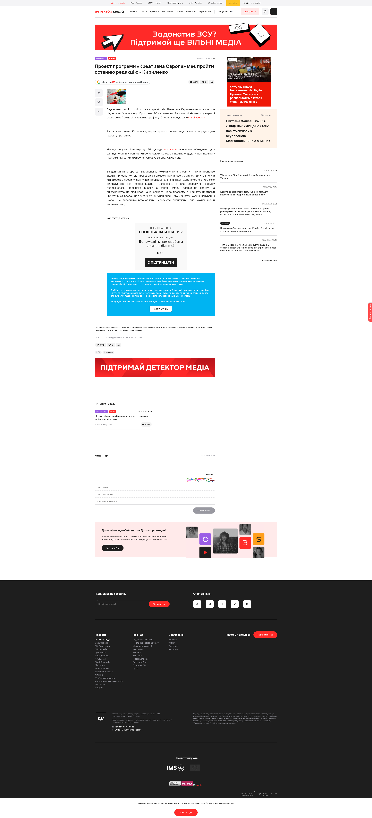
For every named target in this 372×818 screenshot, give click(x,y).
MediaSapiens (136, 3)
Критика (154, 11)
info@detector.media (124, 727)
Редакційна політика (143, 639)
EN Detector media (215, 3)
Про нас (138, 635)
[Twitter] (99, 102)
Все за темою (268, 260)
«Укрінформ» (196, 117)
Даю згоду (186, 812)
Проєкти (100, 635)
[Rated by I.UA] (198, 785)
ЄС (99, 352)
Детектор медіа (118, 3)
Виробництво (101, 411)
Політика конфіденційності (146, 643)
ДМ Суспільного (155, 3)
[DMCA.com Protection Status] (175, 785)
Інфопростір (205, 11)
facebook (173, 639)
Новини (133, 11)
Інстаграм (173, 649)
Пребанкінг (100, 652)
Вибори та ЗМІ (102, 668)
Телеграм (173, 646)
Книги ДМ (138, 649)
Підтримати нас (141, 659)
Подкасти (191, 11)
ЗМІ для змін (101, 649)
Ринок (180, 11)
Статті (144, 11)
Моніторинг (167, 11)
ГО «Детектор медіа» (252, 3)
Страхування (250, 11)
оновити (209, 474)
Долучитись (161, 308)
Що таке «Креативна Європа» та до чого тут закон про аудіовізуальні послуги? (122, 418)
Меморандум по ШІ (142, 646)
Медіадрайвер (102, 655)
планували (170, 149)
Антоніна (233, 3)
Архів (135, 668)
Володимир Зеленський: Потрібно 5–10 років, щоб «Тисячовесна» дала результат (247, 230)
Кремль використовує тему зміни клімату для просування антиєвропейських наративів (244, 193)
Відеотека (100, 665)
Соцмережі (176, 635)
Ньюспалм (100, 684)
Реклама (137, 652)
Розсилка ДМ (139, 665)
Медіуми (99, 687)
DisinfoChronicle (195, 3)
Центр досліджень (175, 3)
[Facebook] (99, 93)
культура (109, 352)
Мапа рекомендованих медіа (109, 681)
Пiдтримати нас (265, 634)
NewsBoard (100, 659)
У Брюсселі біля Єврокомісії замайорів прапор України (245, 176)
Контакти (137, 655)
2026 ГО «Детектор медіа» (128, 730)
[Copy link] (99, 112)
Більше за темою (231, 161)
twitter (172, 643)
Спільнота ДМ (112, 548)
